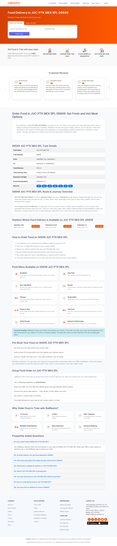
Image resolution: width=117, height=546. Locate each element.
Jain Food (85, 3)
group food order (42, 377)
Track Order (63, 3)
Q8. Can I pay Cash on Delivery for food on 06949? (32, 487)
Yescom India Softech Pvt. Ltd (47, 542)
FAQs (9, 525)
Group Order (75, 3)
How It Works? (12, 508)
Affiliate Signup (64, 511)
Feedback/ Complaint (40, 518)
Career (10, 511)
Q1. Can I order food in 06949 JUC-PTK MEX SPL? (31, 442)
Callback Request (39, 511)
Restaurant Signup (65, 504)
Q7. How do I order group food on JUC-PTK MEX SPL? (33, 482)
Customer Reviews (65, 519)
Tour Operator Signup (66, 508)
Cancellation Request (40, 515)
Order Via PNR (31, 23)
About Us (10, 504)
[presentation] (5, 89)
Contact (36, 521)
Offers (36, 508)
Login (106, 3)
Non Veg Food (64, 526)
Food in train (95, 199)
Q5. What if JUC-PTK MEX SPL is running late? (30, 471)
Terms (9, 515)
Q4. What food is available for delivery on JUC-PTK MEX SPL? (35, 466)
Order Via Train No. (16, 23)
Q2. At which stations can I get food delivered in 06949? (33, 455)
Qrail (64, 544)
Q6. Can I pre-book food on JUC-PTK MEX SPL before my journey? (37, 476)
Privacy (10, 518)
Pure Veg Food (64, 523)
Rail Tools (95, 3)
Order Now (19, 34)
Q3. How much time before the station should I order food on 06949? (38, 460)
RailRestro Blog (64, 529)
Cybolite (60, 544)
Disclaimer (11, 521)
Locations (52, 3)
